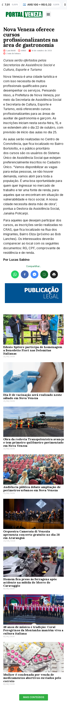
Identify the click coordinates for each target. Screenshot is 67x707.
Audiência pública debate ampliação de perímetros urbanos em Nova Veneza (31, 488)
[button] (48, 14)
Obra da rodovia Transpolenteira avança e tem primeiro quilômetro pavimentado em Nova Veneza (33, 442)
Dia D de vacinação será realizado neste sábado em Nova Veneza (32, 396)
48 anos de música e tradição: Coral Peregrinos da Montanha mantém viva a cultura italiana (33, 630)
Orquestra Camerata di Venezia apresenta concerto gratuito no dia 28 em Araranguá (31, 534)
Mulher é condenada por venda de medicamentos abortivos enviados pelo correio (32, 678)
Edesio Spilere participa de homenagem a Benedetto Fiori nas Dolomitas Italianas (32, 350)
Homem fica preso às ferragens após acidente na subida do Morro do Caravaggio (30, 582)
